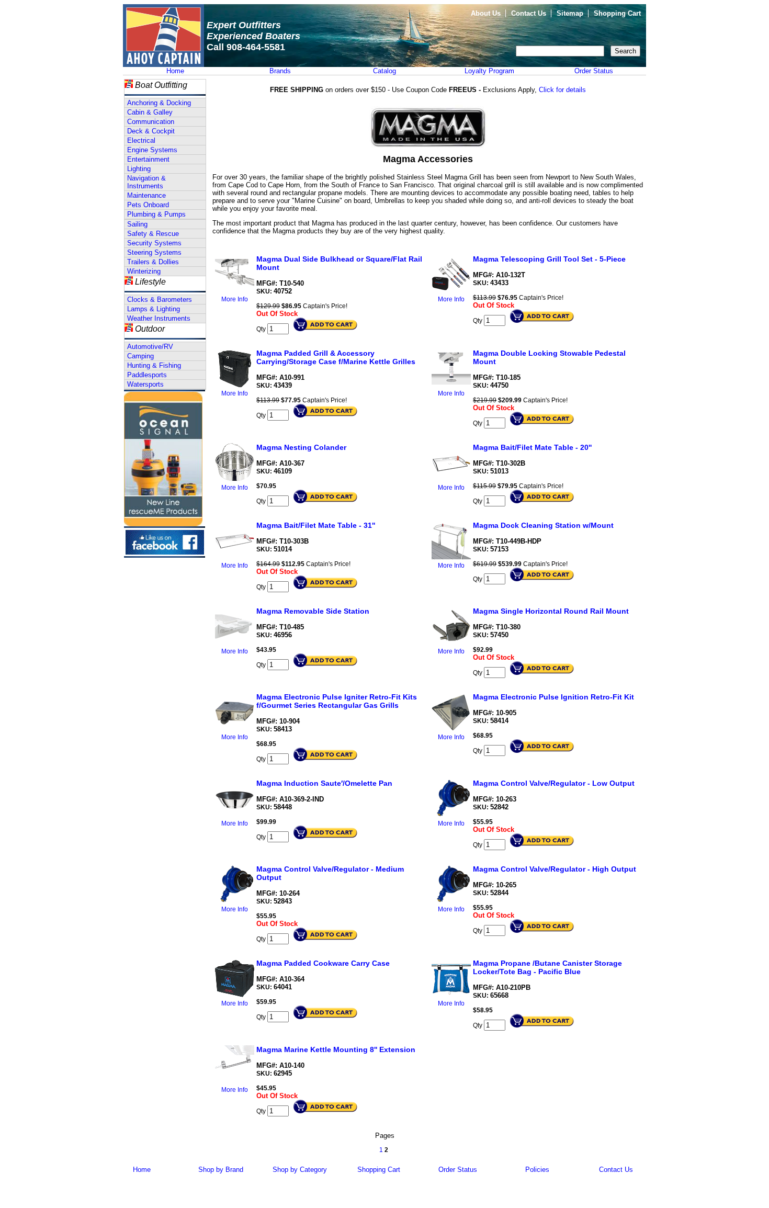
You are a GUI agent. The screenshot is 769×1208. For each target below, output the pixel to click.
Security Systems (154, 243)
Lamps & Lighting (153, 309)
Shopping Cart (617, 13)
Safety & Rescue (153, 234)
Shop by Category (300, 1169)
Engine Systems (152, 150)
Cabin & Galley (150, 112)
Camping (140, 356)
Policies (537, 1169)
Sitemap (570, 13)
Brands (280, 71)
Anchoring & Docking (159, 103)
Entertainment (148, 159)
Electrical (141, 140)
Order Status (593, 71)
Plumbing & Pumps (156, 214)
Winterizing (144, 271)
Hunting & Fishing (154, 365)
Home (175, 71)
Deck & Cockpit (151, 131)
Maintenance (146, 195)
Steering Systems (154, 252)
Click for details (562, 90)
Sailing (137, 224)
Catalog (384, 71)
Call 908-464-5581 (246, 47)
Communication (150, 122)
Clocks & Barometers (159, 299)
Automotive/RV (150, 347)
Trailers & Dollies (153, 262)
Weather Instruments (158, 318)
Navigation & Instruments (146, 182)
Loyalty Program (489, 71)
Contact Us (528, 13)
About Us (486, 13)
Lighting (139, 169)
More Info (234, 299)
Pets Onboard (148, 205)
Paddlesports (147, 375)
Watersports (145, 384)
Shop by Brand (220, 1169)
